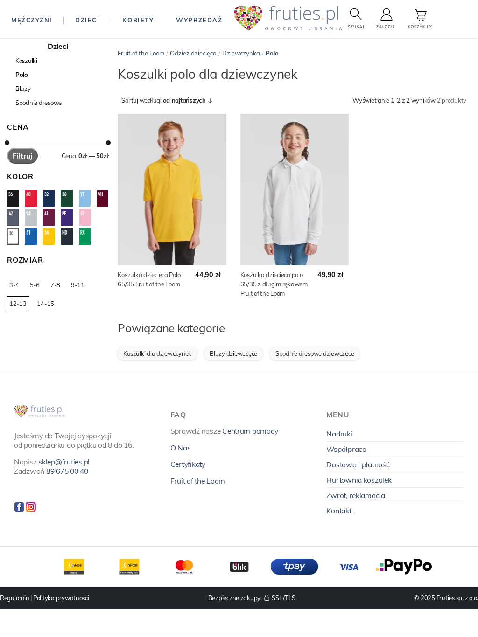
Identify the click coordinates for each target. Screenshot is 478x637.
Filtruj (22, 155)
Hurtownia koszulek (358, 480)
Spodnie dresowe (38, 102)
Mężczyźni (31, 20)
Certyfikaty (187, 464)
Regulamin (14, 598)
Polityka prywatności (61, 598)
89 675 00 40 (67, 471)
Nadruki (339, 433)
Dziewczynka (241, 53)
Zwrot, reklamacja (355, 495)
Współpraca (346, 449)
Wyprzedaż (199, 20)
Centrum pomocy (250, 431)
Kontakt (338, 510)
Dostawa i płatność (357, 464)
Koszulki (26, 60)
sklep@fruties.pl (64, 461)
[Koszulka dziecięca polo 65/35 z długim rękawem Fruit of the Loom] (294, 189)
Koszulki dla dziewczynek (157, 353)
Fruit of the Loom (141, 53)
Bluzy (23, 88)
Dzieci (87, 20)
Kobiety (138, 20)
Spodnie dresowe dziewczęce (314, 353)
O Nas (180, 447)
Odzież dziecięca (193, 53)
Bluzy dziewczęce (233, 353)
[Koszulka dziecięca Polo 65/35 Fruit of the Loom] (172, 189)
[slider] (7, 142)
